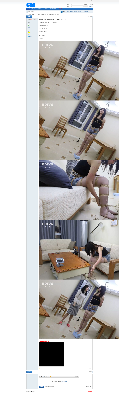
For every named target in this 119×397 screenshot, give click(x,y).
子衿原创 (75, 11)
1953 (29, 27)
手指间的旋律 (53, 8)
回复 (41, 368)
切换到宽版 (92, 1)
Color (41, 376)
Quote (46, 376)
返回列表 (90, 16)
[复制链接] (65, 19)
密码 (68, 6)
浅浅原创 (40, 8)
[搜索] (61, 12)
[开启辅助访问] (90, 1)
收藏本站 (32, 0)
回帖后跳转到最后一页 (49, 386)
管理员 (29, 31)
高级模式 (77, 376)
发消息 (30, 36)
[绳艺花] (30, 6)
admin (29, 22)
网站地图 (90, 391)
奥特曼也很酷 (85, 11)
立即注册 (91, 6)
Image (43, 376)
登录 (62, 381)
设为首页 (28, 0)
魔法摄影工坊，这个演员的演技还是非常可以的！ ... (50, 14)
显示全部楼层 (54, 22)
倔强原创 (46, 8)
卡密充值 (60, 8)
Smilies (50, 376)
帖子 (57, 11)
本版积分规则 (88, 386)
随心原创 (34, 8)
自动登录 (86, 4)
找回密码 (91, 4)
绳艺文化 (33, 14)
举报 (90, 368)
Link (45, 376)
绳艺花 (28, 8)
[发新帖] (29, 16)
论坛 (30, 14)
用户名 (68, 4)
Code (48, 376)
